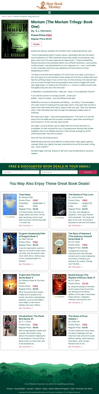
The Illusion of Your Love (80, 194)
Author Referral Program (59, 389)
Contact (30, 389)
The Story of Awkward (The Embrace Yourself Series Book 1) (80, 236)
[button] (4, 160)
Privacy (10, 389)
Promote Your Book (84, 389)
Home (4, 16)
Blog (45, 389)
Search (38, 389)
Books (10, 16)
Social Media (20, 389)
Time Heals (24, 194)
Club (72, 389)
